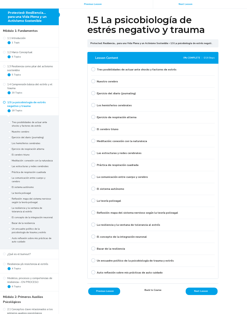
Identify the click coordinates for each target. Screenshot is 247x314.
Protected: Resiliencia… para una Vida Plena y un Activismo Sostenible (27, 17)
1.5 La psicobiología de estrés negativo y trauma (197, 43)
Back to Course (153, 290)
